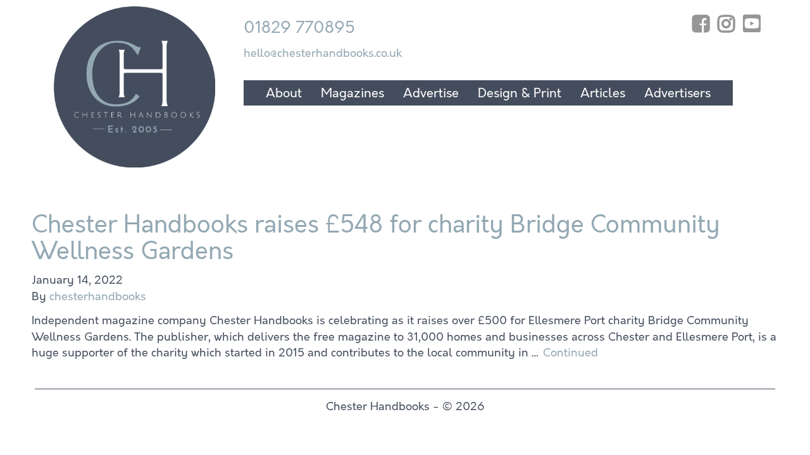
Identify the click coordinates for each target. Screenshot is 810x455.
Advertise (431, 93)
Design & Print (519, 93)
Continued (570, 352)
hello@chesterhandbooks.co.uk (323, 53)
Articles (602, 93)
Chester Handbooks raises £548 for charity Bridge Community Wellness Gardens (376, 237)
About (284, 93)
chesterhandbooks (97, 296)
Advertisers (677, 93)
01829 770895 (299, 27)
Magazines (352, 93)
